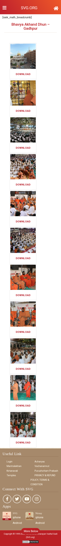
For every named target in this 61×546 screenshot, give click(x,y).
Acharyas (40, 461)
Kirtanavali (12, 470)
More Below (30, 531)
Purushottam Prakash (46, 470)
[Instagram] (36, 499)
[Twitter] (17, 499)
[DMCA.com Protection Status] (30, 541)
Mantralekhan (14, 466)
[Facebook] (7, 499)
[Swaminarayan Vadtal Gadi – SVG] (56, 8)
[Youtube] (27, 499)
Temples (11, 475)
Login (9, 461)
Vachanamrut (42, 466)
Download (23, 74)
